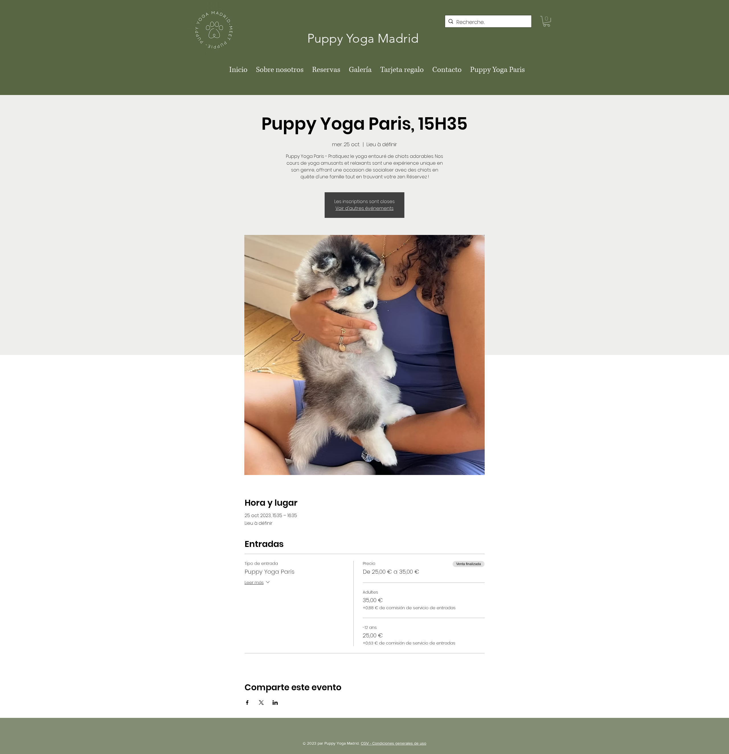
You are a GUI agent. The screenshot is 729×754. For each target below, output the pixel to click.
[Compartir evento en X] (261, 702)
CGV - (366, 743)
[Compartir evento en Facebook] (247, 702)
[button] (546, 21)
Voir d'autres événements (364, 208)
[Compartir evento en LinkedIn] (275, 702)
